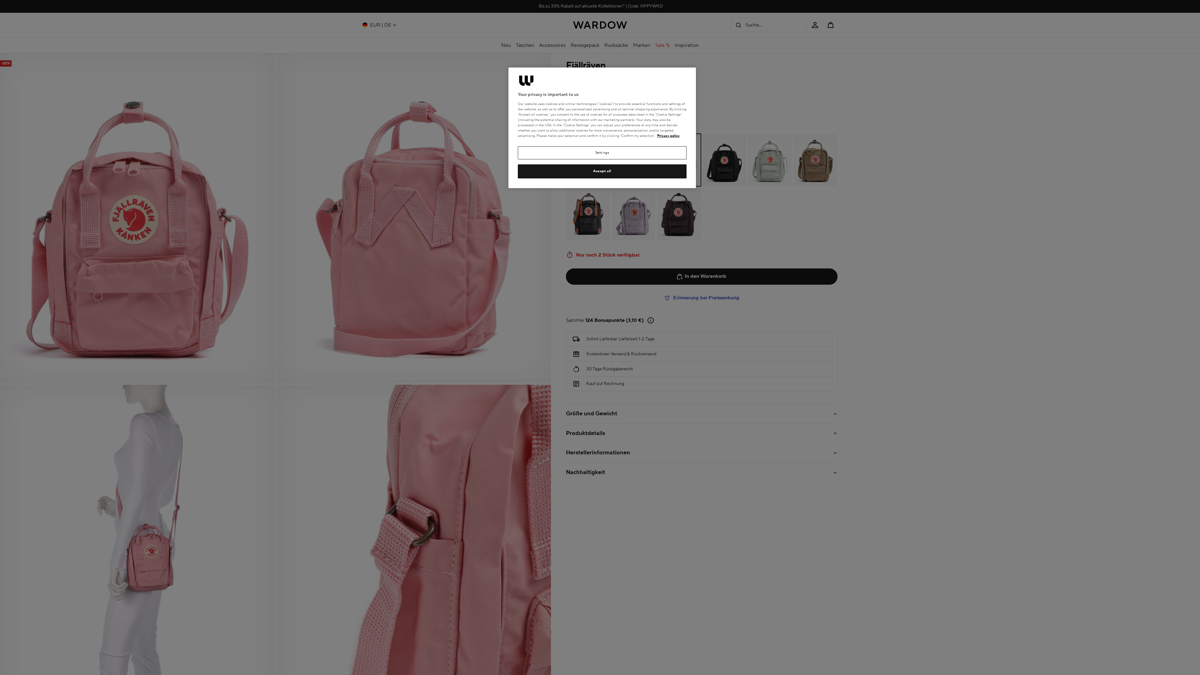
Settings (602, 152)
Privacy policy (668, 135)
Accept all (602, 171)
